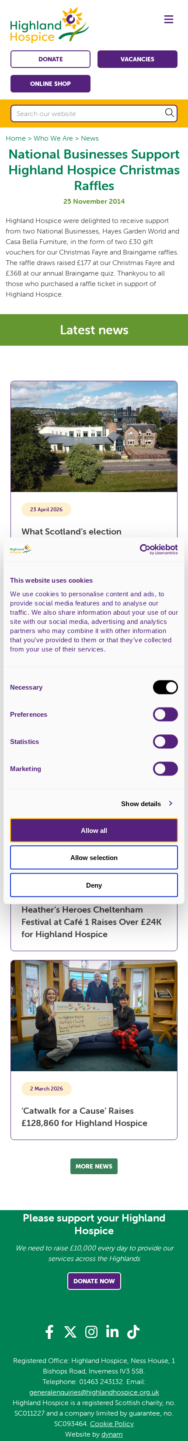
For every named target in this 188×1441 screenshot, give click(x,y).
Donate (50, 59)
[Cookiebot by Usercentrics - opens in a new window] (139, 549)
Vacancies (137, 59)
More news (94, 1166)
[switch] (165, 714)
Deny (94, 885)
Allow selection (94, 857)
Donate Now (94, 1281)
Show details (141, 803)
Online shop (50, 84)
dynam (112, 1434)
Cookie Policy (112, 1423)
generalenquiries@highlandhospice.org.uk (94, 1392)
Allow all (94, 830)
